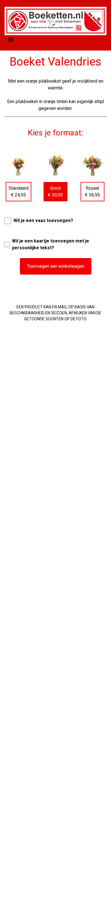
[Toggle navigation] (11, 39)
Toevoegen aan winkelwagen (55, 266)
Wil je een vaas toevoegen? (43, 220)
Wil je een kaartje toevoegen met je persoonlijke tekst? (50, 244)
